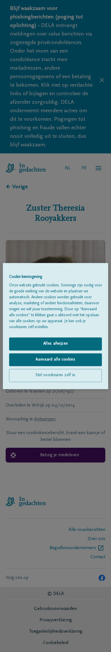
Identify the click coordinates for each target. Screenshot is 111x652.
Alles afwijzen (55, 344)
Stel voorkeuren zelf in (55, 375)
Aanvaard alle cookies (55, 360)
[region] (55, 326)
